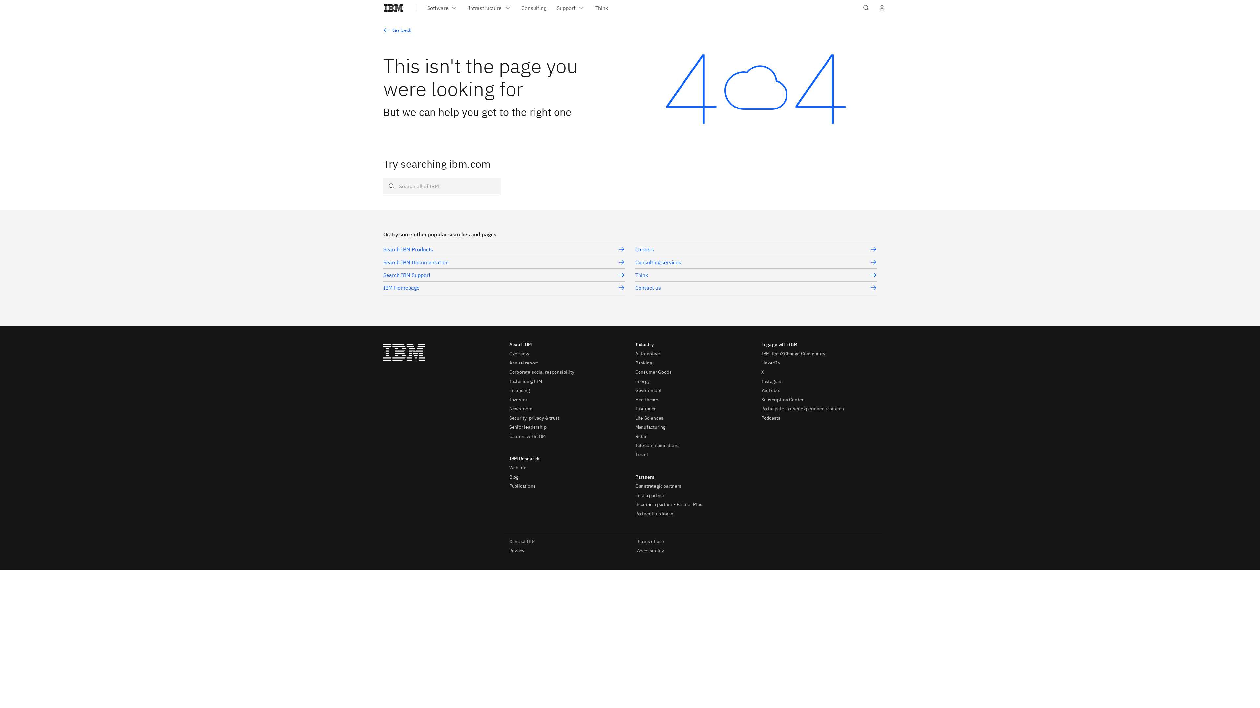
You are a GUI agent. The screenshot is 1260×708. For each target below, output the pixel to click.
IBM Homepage (401, 288)
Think (641, 275)
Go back (401, 30)
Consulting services (658, 262)
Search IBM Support (406, 275)
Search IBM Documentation (416, 262)
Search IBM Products (408, 249)
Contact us (648, 288)
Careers (644, 249)
